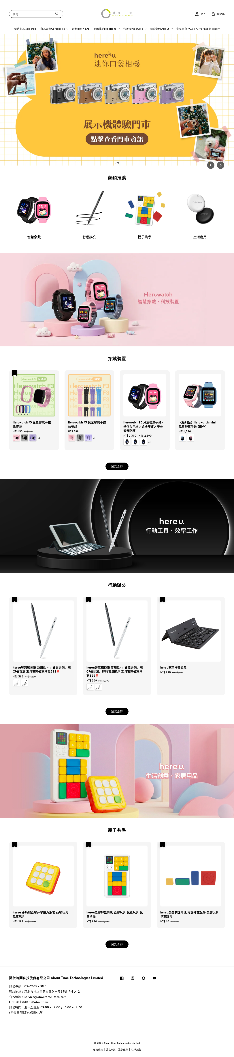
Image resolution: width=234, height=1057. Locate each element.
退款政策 (123, 1049)
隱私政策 (111, 1049)
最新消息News (80, 28)
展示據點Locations (104, 28)
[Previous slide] (210, 165)
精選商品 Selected (25, 28)
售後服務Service (133, 28)
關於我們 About (159, 28)
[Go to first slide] (220, 165)
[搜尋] (57, 13)
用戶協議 (136, 1049)
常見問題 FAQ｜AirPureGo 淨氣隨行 (198, 28)
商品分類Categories (52, 28)
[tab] (115, 163)
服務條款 (98, 1049)
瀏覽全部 (117, 466)
